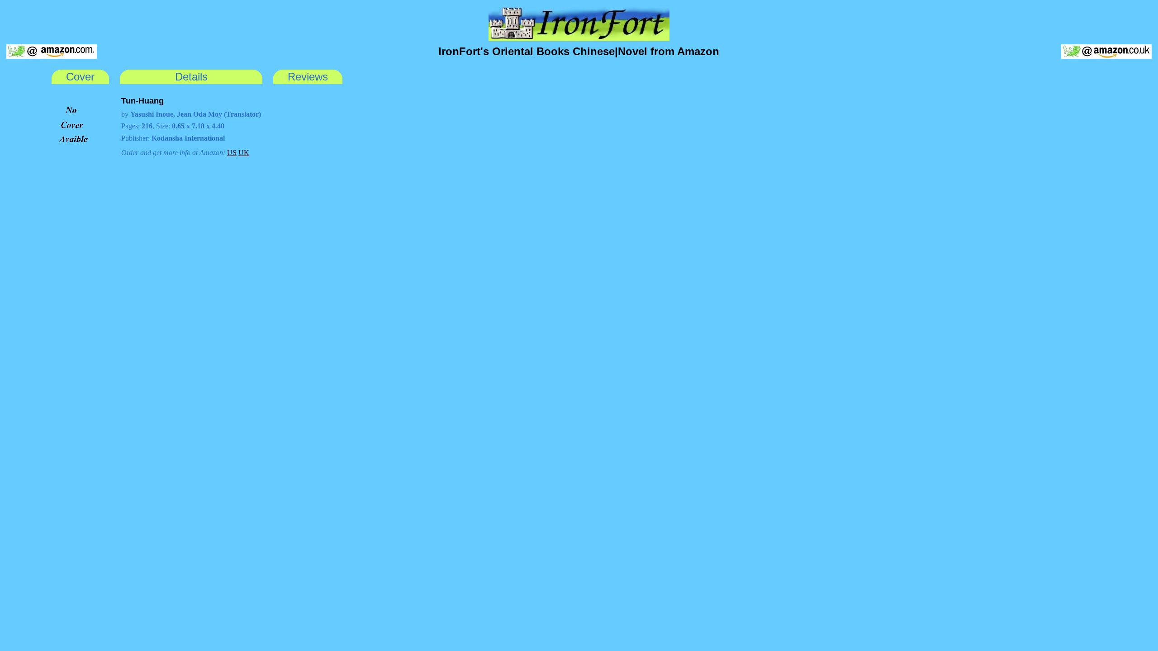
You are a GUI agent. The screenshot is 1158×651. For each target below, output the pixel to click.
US (232, 152)
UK (243, 152)
